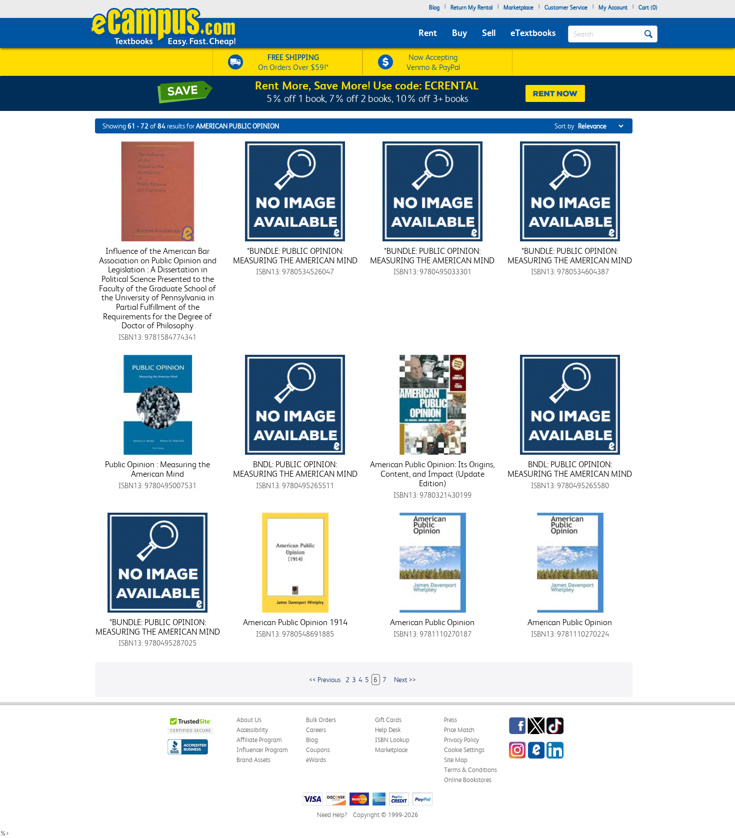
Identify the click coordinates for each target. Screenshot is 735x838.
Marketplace (519, 7)
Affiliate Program (259, 740)
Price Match (459, 730)
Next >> (405, 680)
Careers (316, 730)
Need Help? (332, 815)
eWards (316, 760)
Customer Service (566, 7)
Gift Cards (388, 720)
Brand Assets (253, 760)
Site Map (456, 760)
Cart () (648, 7)
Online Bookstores (468, 780)
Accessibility (252, 730)
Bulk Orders (321, 720)
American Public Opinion (432, 622)
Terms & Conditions (470, 770)
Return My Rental (471, 7)
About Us (249, 720)
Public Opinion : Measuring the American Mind (157, 469)
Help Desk (387, 730)
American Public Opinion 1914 (295, 622)
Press (450, 720)
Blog (434, 7)
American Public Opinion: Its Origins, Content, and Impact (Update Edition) (432, 473)
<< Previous (324, 680)
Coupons (318, 750)
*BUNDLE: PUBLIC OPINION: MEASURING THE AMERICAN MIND (295, 255)
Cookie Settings (464, 750)
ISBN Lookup (392, 740)
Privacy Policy (461, 740)
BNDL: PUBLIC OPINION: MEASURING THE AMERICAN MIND (295, 469)
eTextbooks (533, 32)
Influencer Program (262, 750)
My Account (613, 7)
